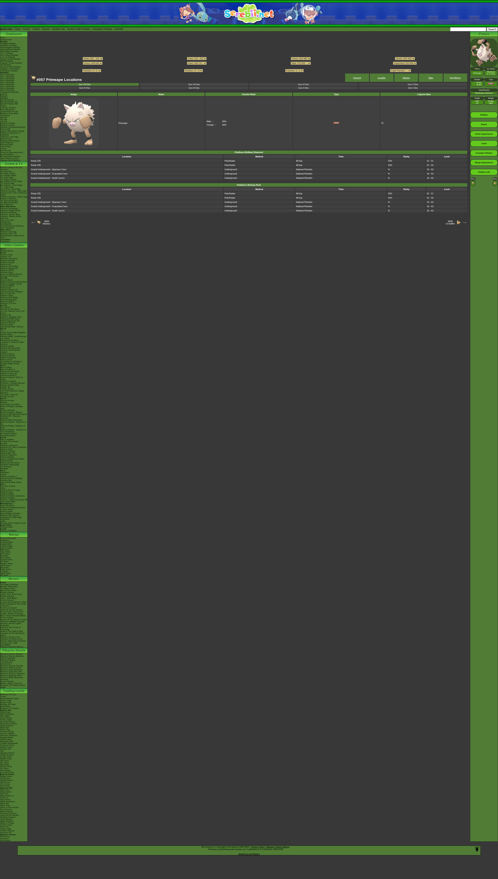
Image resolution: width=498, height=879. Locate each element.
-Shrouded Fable (6, 741)
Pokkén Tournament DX (9, 321)
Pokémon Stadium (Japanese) (12, 496)
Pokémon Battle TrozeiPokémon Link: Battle (13, 337)
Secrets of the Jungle (9, 643)
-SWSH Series (6, 759)
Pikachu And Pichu (7, 658)
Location (382, 78)
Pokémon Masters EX (9, 268)
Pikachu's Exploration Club (11, 672)
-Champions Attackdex (9, 92)
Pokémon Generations (9, 208)
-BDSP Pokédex (6, 61)
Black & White (6, 368)
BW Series (4, 567)
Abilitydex (4, 98)
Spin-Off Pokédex (7, 100)
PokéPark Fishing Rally (9, 465)
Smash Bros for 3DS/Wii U (11, 362)
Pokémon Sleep (6, 272)
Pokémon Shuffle (7, 346)
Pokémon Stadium (7, 498)
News (2, 38)
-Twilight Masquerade (9, 743)
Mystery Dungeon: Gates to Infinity (11, 378)
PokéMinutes (5, 222)
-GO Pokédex (5, 65)
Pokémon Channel (7, 451)
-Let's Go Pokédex (7, 57)
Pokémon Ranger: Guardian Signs (11, 407)
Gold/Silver (4, 473)
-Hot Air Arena (6, 809)
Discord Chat (5, 150)
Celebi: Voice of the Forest (11, 594)
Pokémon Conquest (8, 381)
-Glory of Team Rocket (9, 807)
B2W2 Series (5, 569)
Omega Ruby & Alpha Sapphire (12, 333)
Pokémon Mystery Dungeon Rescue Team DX (11, 293)
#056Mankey (46, 222)
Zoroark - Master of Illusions (11, 614)
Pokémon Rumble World (10, 348)
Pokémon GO (5, 264)
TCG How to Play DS (9, 395)
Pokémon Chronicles (8, 199)
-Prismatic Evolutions (8, 735)
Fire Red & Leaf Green (9, 441)
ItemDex (3, 94)
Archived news (6, 40)
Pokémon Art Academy (9, 340)
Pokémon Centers (7, 125)
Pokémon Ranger (7, 457)
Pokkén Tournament (8, 358)
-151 (2, 751)
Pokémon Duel (6, 360)
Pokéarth (119, 29)
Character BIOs (6, 542)
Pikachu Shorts (14, 650)
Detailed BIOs (5, 544)
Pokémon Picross (7, 354)
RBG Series (5, 550)
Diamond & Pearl (7, 401)
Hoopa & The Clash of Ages (11, 631)
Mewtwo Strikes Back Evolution (13, 641)
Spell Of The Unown (8, 590)
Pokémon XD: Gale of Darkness (13, 447)
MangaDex (4, 540)
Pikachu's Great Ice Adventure (12, 674)
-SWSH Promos (6, 780)
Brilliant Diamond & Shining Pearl (13, 282)
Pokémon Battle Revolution (11, 420)
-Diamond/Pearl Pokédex (10, 49)
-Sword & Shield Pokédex (10, 59)
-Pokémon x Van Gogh (9, 137)
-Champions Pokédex (9, 71)
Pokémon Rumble (7, 410)
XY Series (4, 571)
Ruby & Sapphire (7, 439)
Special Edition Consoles (10, 513)
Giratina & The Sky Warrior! (11, 610)
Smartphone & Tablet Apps (11, 517)
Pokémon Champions (9, 259)
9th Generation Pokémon (10, 156)
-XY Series (4, 763)
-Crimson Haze (6, 825)
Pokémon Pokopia (7, 261)
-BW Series (4, 765)
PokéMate (4, 469)
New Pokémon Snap (8, 299)
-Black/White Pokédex (9, 51)
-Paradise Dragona (7, 817)
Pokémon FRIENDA (8, 531)
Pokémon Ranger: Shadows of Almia (12, 427)
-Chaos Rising (6, 718)
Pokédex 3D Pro (6, 389)
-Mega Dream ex (7, 796)
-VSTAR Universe (7, 831)
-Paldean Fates (6, 747)
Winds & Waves (6, 251)
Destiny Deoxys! (7, 600)
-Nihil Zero (4, 794)
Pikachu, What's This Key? (11, 683)
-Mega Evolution (6, 726)
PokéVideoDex (6, 224)
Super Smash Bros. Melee (10, 482)
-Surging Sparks (6, 737)
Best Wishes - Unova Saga (11, 185)
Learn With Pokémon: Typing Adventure (12, 392)
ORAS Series (5, 573)
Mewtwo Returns (7, 592)
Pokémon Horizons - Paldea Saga (13, 197)
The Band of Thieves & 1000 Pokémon (11, 343)
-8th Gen (3, 119)
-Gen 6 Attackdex (7, 84)
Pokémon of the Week (9, 114)
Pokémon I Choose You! (10, 637)
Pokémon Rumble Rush (9, 319)
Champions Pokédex (102, 29)
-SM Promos (5, 782)
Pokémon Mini (6, 480)
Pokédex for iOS (6, 397)
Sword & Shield (6, 280)
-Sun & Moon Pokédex (9, 55)
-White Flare (5, 730)
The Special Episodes (9, 201)
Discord (46, 29)
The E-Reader (5, 467)
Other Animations (7, 228)
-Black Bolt (4, 728)
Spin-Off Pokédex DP (9, 102)
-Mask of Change (7, 823)
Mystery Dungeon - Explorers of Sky (13, 423)
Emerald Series (6, 560)
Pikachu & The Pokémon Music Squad (13, 686)
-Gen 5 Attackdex (7, 82)
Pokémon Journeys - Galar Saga (13, 191)
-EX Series (4, 769)
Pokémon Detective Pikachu (11, 647)
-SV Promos (5, 778)
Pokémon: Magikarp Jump (10, 317)
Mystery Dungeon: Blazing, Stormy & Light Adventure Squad (13, 413)
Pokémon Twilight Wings (10, 210)
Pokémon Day (6, 139)
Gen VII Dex (194, 84)
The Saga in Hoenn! (8, 179)
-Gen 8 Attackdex (7, 88)
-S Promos (4, 839)
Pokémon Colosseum (9, 445)
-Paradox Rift (5, 749)
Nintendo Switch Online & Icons (13, 523)
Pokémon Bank (6, 334)
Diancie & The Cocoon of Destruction (10, 628)
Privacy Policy (258, 847)
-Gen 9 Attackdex (7, 90)
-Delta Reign (5, 712)
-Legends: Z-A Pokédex (9, 69)
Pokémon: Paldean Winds (10, 216)
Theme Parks (5, 147)
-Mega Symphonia (7, 802)
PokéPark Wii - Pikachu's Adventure (10, 417)
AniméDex (4, 170)
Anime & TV (14, 163)
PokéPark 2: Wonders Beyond (12, 383)
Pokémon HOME (7, 286)
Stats (430, 78)
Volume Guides (6, 548)
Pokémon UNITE (7, 270)
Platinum (3, 403)
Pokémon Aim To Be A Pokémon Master (13, 194)
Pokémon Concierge (8, 232)
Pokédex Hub (58, 29)
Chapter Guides (6, 546)
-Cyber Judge (5, 829)
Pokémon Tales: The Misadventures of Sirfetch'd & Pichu (12, 236)
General (357, 78)
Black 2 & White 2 (7, 369)
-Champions (5, 115)
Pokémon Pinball (7, 494)
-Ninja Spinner (5, 792)
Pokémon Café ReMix (9, 266)
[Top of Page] (477, 849)
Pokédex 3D (5, 387)
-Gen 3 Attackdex (7, 79)
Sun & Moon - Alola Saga (10, 189)
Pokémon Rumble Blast (9, 385)
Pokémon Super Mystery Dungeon (10, 351)
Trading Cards (13, 691)
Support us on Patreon (249, 854)
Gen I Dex (413, 88)
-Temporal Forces (7, 745)
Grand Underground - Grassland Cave (49, 173)
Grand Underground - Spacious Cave (48, 169)
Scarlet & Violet (6, 255)
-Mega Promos (6, 776)
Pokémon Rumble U (8, 375)
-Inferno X (4, 798)
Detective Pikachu (7, 323)
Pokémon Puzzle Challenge (11, 478)
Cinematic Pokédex (8, 108)
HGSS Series (5, 565)
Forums (26, 29)
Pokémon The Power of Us (11, 639)
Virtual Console (6, 511)
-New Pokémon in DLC (9, 158)
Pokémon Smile (6, 296)
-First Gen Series (7, 772)
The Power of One (7, 588)
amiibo (2, 521)
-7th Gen (3, 121)
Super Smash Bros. (8, 502)
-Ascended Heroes (7, 722)
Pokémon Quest (6, 325)
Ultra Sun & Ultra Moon (9, 309)
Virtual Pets (5, 519)
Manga (14, 534)
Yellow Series (5, 552)
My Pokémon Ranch (8, 434)
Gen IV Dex (84, 88)
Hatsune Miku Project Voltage (12, 131)
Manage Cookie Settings (278, 847)
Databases (14, 34)
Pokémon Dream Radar (9, 371)
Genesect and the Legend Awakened (10, 624)
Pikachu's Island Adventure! (11, 670)
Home (17, 29)
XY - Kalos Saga (6, 187)
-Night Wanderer (6, 821)
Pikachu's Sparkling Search (11, 676)
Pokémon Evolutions (8, 212)
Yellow (2, 488)
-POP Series (5, 786)
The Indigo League (7, 173)
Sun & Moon (5, 307)
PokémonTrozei (6, 461)
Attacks (406, 78)
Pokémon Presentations (9, 141)
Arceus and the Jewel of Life (11, 612)
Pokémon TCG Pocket (9, 276)
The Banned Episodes (9, 203)
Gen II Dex (303, 88)
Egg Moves (455, 78)
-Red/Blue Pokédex (8, 44)
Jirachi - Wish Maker (8, 598)
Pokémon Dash (6, 449)
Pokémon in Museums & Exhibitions (10, 134)
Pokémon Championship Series (12, 127)
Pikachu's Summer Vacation (11, 654)
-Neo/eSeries (5, 770)
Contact (36, 29)
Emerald (3, 443)
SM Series (4, 575)
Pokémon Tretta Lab (8, 373)
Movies (14, 578)
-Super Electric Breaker (9, 815)
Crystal (3, 474)
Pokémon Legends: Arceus (11, 284)
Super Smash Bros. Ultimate (11, 327)
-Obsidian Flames (7, 753)
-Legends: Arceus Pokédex (11, 63)
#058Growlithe (450, 222)
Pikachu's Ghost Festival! (10, 668)
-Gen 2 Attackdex (7, 77)
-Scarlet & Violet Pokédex (10, 67)
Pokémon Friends (7, 263)
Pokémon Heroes (7, 596)
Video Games (14, 245)
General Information (8, 538)
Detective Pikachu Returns (11, 274)
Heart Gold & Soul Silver (10, 404)
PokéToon (4, 218)
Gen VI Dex (303, 84)
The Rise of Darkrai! (8, 608)
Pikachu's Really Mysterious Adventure (11, 678)
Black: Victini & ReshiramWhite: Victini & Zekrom (13, 617)
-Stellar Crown (6, 739)
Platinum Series (6, 564)
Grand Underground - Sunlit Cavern (48, 178)
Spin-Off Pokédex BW (9, 104)
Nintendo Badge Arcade (9, 364)
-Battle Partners (6, 811)
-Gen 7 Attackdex (7, 86)
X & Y (2, 331)
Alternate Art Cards (8, 704)
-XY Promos (5, 784)
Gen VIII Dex (85, 84)
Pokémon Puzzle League (10, 490)
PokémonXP (5, 129)
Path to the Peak (7, 220)
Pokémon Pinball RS (8, 455)
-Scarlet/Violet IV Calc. (9, 112)
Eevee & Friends (7, 681)
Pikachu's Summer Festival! (11, 666)
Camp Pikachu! (6, 662)
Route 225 (36, 161)
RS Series (4, 556)
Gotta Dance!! (6, 664)
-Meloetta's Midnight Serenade (12, 621)
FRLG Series (5, 558)
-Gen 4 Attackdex (7, 80)
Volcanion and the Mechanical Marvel (12, 634)
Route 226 (36, 165)
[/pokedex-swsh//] (249, 67)
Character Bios (6, 171)
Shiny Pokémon (6, 205)
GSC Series (5, 554)
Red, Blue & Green (7, 486)
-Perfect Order (6, 720)
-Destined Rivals (7, 732)
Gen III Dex (194, 88)
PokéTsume (5, 242)
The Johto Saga (6, 177)
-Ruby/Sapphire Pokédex (10, 47)
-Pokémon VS (5, 833)
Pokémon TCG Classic (9, 708)
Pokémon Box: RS (7, 453)
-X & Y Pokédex (6, 53)
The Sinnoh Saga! (7, 183)
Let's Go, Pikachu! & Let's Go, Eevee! (12, 312)
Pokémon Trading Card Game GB (13, 500)
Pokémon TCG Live (8, 303)
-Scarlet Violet (5, 757)
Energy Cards (5, 702)
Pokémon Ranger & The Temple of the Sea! (13, 605)
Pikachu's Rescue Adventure (12, 656)
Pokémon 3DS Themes (9, 515)
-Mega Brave (5, 800)
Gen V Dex (413, 84)
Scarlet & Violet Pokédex (78, 29)
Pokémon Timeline (7, 123)
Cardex (3, 106)
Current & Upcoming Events (11, 152)
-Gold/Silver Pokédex (8, 45)
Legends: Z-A (5, 257)
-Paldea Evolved (6, 755)
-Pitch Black (5, 716)
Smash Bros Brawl (7, 436)
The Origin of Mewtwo (9, 585)
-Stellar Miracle (6, 819)
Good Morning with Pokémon (12, 226)
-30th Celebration (7, 714)
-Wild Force (5, 827)
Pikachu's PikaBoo (7, 660)
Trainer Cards (5, 700)
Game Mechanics (7, 110)
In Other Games (6, 509)
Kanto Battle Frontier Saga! (11, 181)
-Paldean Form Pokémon (10, 160)
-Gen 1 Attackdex (7, 75)
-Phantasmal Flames (8, 724)
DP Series (4, 562)
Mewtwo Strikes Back (9, 586)
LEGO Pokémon (6, 143)
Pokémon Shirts (6, 145)
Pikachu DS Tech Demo (10, 463)
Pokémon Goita (6, 527)
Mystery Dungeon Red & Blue (12, 459)
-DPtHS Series (6, 767)
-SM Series (4, 761)
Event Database (6, 154)
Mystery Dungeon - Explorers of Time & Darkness (13, 431)
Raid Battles (5, 706)
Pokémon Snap (6, 492)
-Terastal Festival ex (8, 813)
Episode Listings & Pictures (11, 168)
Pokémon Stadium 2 (8, 476)
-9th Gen (3, 117)
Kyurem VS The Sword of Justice (13, 620)
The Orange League (8, 175)
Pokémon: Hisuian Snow (10, 214)
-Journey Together (7, 734)
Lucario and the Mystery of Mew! (13, 602)
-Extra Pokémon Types (9, 699)
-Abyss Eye (5, 790)
